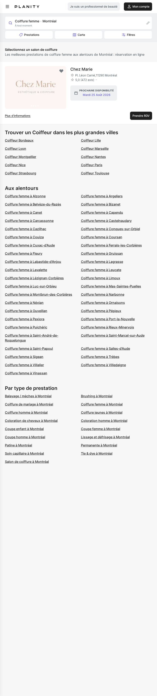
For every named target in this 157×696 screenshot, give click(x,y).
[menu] (7, 6)
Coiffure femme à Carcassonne (29, 221)
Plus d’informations (17, 115)
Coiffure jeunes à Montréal (101, 412)
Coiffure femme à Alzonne (25, 196)
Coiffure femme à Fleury (23, 253)
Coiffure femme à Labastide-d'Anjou (33, 262)
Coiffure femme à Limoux (100, 278)
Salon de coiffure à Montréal (27, 462)
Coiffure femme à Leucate (101, 270)
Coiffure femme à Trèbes (100, 357)
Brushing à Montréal (96, 396)
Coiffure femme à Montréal (102, 404)
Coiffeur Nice (15, 165)
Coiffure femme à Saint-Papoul (29, 348)
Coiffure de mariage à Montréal (29, 404)
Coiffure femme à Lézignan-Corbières (34, 278)
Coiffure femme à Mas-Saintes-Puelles (111, 286)
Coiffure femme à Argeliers (102, 196)
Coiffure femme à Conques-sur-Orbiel (110, 229)
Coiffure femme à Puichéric (26, 327)
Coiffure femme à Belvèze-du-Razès (33, 204)
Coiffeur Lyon (15, 148)
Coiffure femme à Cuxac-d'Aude (30, 245)
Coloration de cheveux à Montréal (31, 421)
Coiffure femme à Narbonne (102, 294)
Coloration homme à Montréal (104, 421)
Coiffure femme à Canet (23, 212)
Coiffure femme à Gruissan (102, 253)
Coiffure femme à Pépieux (101, 311)
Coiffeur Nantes (93, 157)
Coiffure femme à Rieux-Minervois (107, 327)
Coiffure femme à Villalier (24, 365)
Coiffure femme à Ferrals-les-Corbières (111, 245)
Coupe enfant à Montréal (24, 429)
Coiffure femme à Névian (24, 303)
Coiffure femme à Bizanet (100, 204)
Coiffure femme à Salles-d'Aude (105, 348)
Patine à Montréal (18, 445)
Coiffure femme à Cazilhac (25, 229)
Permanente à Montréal (99, 445)
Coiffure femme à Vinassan (26, 373)
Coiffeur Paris (91, 165)
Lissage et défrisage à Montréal (105, 437)
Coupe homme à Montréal (25, 437)
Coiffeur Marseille (95, 148)
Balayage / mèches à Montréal (28, 396)
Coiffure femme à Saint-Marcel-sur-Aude (113, 335)
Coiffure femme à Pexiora (24, 319)
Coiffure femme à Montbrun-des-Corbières (38, 294)
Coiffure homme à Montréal (26, 412)
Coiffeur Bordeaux (19, 140)
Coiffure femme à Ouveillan (26, 311)
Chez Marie (81, 69)
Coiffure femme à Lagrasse (102, 262)
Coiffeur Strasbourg (20, 173)
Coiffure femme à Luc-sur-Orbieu (31, 286)
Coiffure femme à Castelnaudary (106, 221)
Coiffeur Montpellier (20, 157)
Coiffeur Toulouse (95, 173)
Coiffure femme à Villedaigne (103, 365)
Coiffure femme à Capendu (102, 212)
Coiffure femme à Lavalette (26, 270)
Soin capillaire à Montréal (24, 453)
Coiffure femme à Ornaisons (103, 303)
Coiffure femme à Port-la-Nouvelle (108, 319)
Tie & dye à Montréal (96, 453)
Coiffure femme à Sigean (24, 357)
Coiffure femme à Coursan (101, 237)
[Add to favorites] (61, 71)
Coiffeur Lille (91, 140)
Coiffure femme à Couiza (24, 237)
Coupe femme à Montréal (100, 429)
